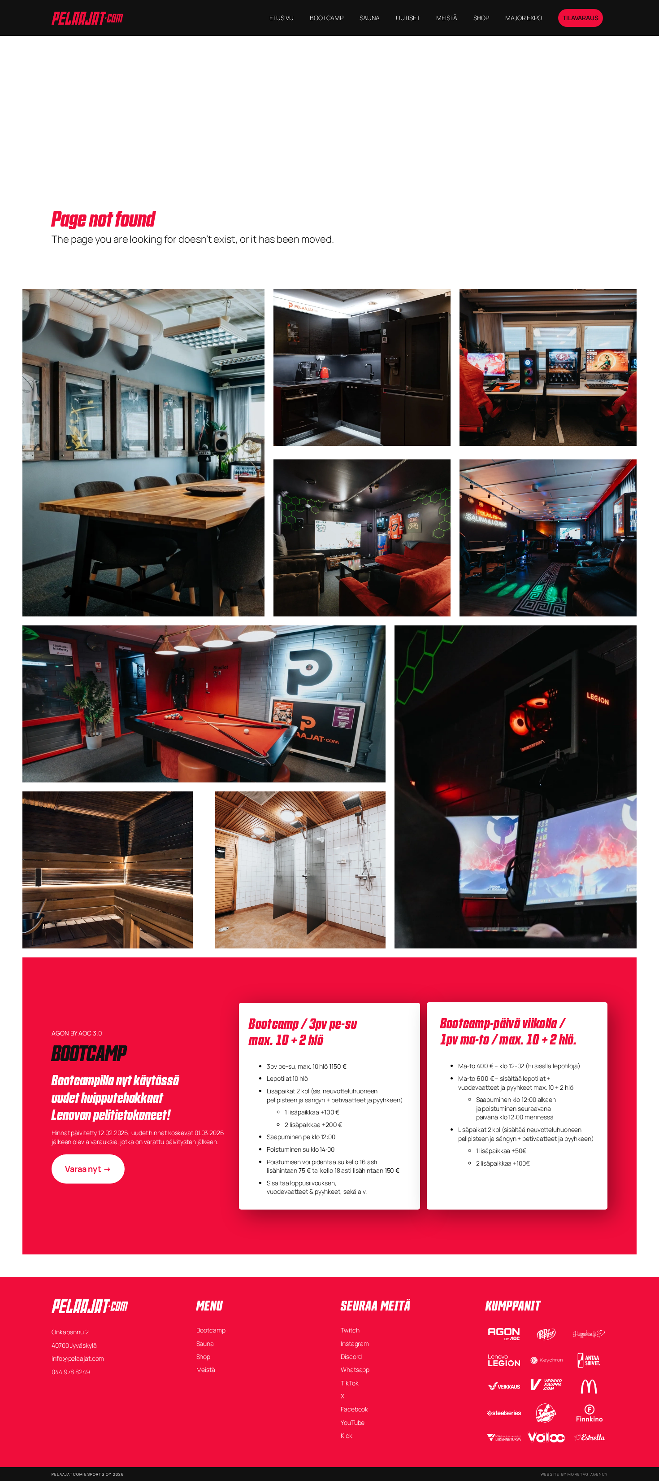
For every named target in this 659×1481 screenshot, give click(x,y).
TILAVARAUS (580, 17)
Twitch (350, 1330)
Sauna (205, 1343)
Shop (203, 1356)
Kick (346, 1435)
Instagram (355, 1343)
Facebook (354, 1409)
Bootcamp (210, 1330)
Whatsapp (355, 1369)
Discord (351, 1356)
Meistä (205, 1369)
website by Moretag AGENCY (574, 1474)
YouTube (352, 1422)
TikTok (349, 1383)
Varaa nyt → (88, 1168)
